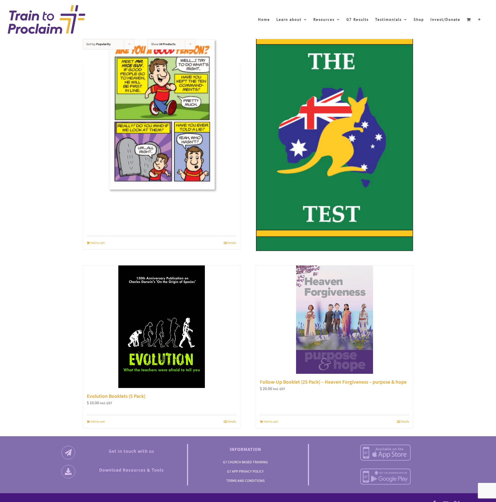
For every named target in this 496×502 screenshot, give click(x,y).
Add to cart (97, 243)
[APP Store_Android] (385, 470)
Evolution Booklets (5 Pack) (116, 396)
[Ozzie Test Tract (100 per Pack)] (334, 137)
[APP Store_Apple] (385, 446)
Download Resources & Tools (131, 470)
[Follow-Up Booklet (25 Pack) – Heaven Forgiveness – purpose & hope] (334, 319)
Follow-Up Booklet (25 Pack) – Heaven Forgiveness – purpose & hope (333, 382)
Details (231, 243)
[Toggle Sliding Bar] (479, 18)
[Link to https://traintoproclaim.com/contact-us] (68, 452)
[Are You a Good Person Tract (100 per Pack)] (161, 115)
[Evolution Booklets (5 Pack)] (161, 326)
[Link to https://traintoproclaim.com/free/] (68, 472)
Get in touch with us (131, 451)
